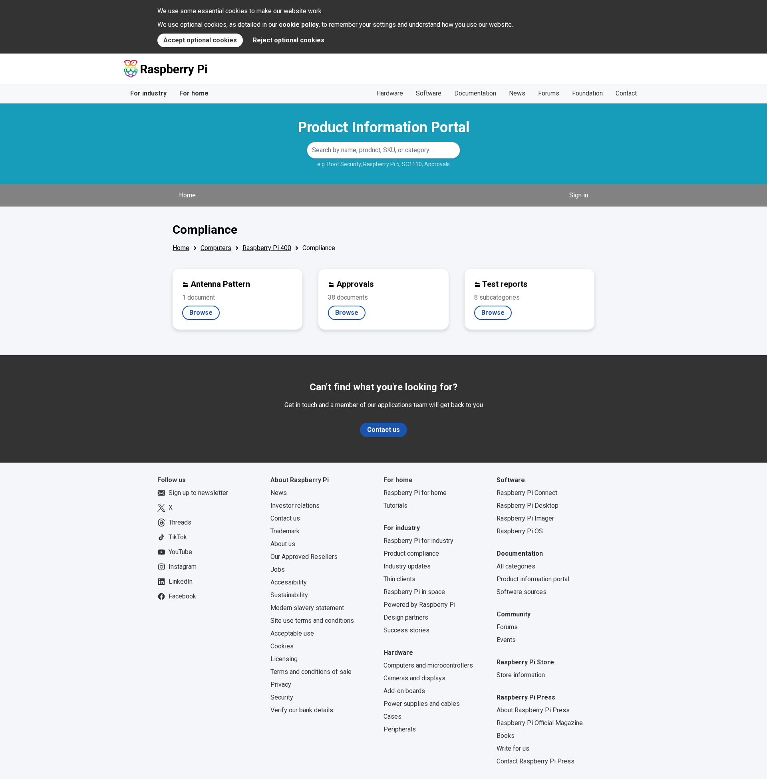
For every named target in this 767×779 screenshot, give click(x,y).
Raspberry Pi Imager (525, 518)
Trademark (285, 531)
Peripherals (400, 729)
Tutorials (395, 505)
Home (187, 195)
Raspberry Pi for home (415, 493)
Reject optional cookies (288, 40)
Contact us (383, 429)
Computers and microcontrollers (428, 665)
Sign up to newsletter (198, 493)
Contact (626, 93)
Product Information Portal (383, 127)
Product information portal (533, 579)
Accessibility (288, 582)
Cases (392, 716)
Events (506, 640)
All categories (516, 566)
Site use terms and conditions (312, 620)
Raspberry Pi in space (414, 592)
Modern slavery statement (307, 608)
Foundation (587, 93)
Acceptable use (292, 633)
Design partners (406, 617)
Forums (548, 93)
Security (281, 697)
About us (282, 544)
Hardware (389, 93)
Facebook (182, 596)
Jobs (277, 569)
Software (428, 93)
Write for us (513, 748)
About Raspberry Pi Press (533, 710)
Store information (521, 675)
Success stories (406, 630)
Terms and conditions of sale (311, 672)
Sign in (578, 195)
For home (194, 93)
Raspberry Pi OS (520, 531)
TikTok (178, 537)
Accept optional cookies (200, 40)
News (517, 93)
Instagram (183, 566)
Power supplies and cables (422, 703)
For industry (148, 93)
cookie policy (299, 24)
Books (506, 735)
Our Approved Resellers (304, 556)
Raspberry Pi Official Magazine (540, 723)
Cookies (282, 646)
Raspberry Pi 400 (266, 248)
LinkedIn (181, 581)
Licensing (284, 659)
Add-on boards (404, 691)
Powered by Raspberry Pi (419, 604)
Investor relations (295, 505)
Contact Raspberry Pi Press (535, 761)
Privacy (280, 684)
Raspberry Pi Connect (527, 493)
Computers (216, 248)
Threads (180, 522)
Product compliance (411, 553)
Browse (204, 314)
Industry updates (407, 566)
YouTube (180, 552)
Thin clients (399, 579)
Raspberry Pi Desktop (527, 505)
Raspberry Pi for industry (418, 541)
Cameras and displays (414, 678)
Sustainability (289, 595)
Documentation (475, 93)
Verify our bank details (301, 710)
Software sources (521, 592)
